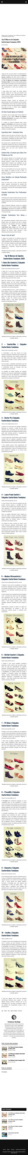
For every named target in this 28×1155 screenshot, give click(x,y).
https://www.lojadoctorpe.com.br (10, 423)
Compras (5, 1010)
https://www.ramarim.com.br (9, 873)
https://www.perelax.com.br (8, 729)
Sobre (8, 1149)
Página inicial (4, 35)
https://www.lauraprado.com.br (9, 500)
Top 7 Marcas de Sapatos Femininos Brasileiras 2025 (15, 1047)
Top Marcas (10, 35)
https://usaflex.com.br (7, 938)
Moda (9, 1010)
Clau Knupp (5, 44)
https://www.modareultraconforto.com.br (12, 582)
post (3, 510)
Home (4, 1149)
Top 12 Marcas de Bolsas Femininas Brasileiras (15, 1127)
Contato (12, 1149)
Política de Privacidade (20, 1149)
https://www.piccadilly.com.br (9, 798)
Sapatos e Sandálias (14, 1010)
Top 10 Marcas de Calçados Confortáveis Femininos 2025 (16, 1054)
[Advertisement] (14, 18)
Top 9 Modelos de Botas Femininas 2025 (16, 1060)
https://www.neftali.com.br (8, 660)
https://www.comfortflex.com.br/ (10, 350)
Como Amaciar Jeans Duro (13, 1133)
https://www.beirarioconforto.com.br (11, 268)
